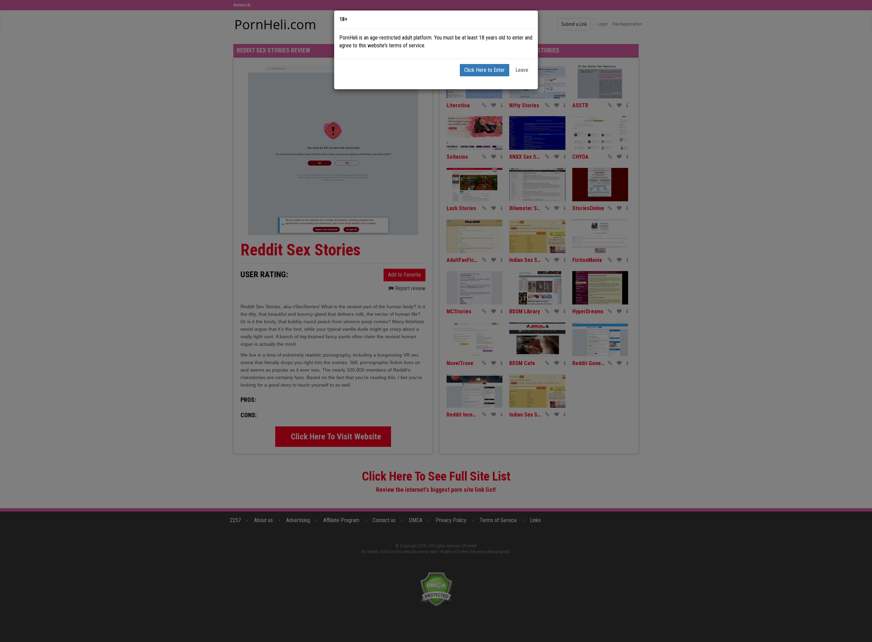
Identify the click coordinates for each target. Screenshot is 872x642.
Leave (521, 70)
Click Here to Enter (484, 70)
